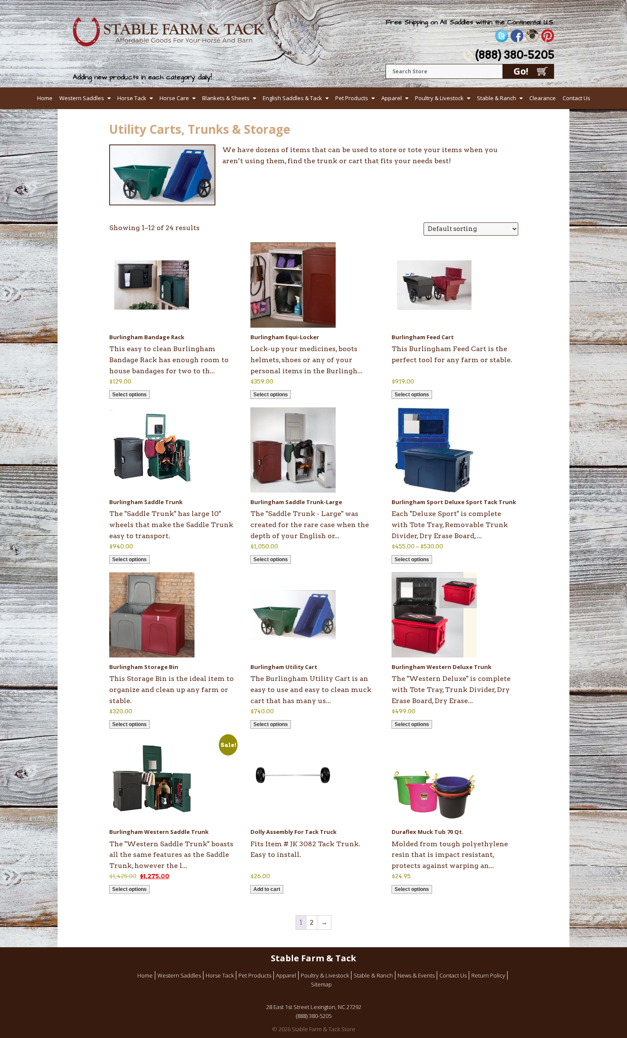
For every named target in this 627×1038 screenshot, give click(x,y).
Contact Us (576, 98)
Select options (129, 395)
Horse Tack (131, 98)
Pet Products (351, 98)
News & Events (416, 975)
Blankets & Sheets (226, 98)
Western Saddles (81, 98)
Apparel (391, 98)
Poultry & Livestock (439, 98)
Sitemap (321, 984)
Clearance (542, 98)
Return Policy (488, 975)
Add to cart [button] (266, 889)
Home (44, 98)
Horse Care (174, 98)
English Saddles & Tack (292, 98)
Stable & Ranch (496, 98)
